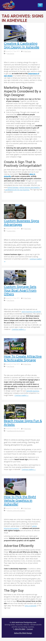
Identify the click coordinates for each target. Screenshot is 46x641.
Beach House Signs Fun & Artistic (23, 422)
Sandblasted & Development (16, 431)
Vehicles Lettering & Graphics (16, 510)
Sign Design (10, 53)
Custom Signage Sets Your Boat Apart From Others (20, 290)
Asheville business (32, 391)
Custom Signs (11, 231)
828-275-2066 (20, 629)
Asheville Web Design (23, 633)
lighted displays (13, 187)
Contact (30, 629)
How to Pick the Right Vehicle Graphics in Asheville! (20, 500)
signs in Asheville (30, 606)
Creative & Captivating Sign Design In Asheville (21, 45)
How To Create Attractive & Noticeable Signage (23, 358)
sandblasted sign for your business (17, 190)
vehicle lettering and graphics (29, 187)
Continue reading (19, 329)
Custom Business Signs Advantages (21, 222)
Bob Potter (27, 51)
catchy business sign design (31, 311)
